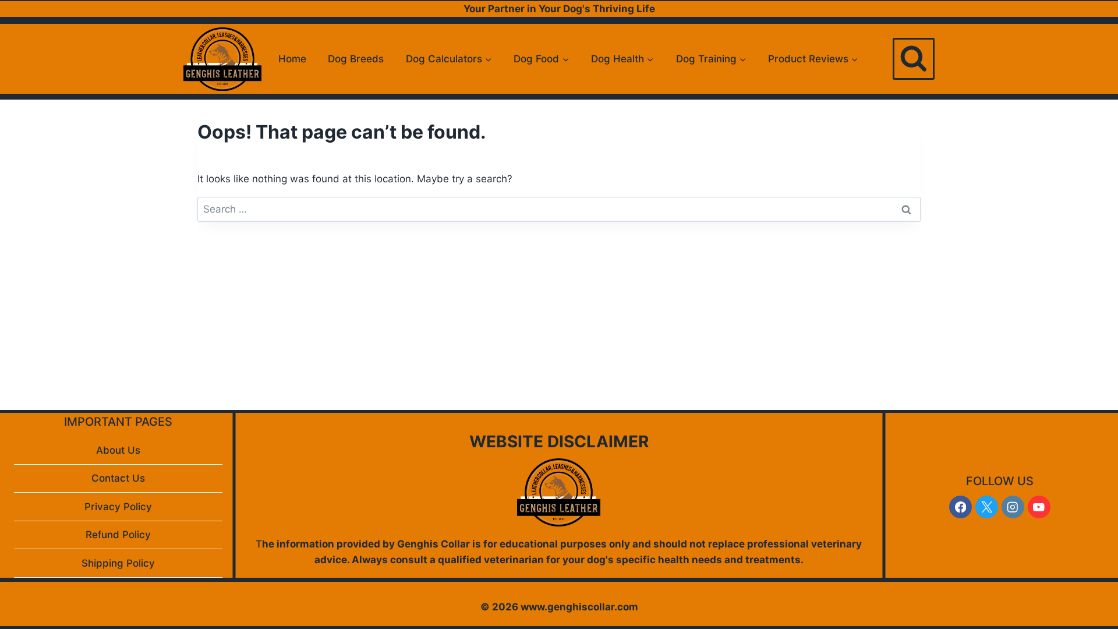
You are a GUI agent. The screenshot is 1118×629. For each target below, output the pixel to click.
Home (292, 59)
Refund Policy (118, 534)
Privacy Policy (118, 507)
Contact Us (118, 478)
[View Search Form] (914, 59)
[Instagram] (1013, 507)
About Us (118, 450)
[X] (986, 507)
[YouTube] (1039, 507)
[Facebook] (960, 507)
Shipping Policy (118, 563)
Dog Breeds (356, 59)
